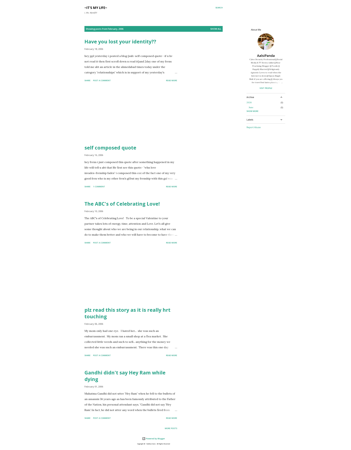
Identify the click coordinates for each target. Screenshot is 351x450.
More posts (171, 428)
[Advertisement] (130, 113)
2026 (249, 102)
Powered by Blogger (155, 438)
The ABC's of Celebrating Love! (122, 203)
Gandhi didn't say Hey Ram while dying (124, 376)
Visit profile (266, 88)
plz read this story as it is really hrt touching (127, 313)
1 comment (99, 186)
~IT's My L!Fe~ (95, 7)
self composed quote (110, 147)
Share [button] (87, 80)
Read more (171, 80)
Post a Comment (102, 80)
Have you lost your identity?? (120, 41)
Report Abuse (254, 127)
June (251, 107)
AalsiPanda (266, 55)
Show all (215, 28)
